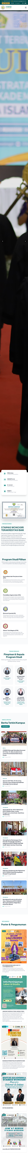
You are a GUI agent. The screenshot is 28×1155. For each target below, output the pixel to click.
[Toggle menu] (26, 7)
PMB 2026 (6, 3)
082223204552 (6, 1)
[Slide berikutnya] (25, 241)
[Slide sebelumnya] (2, 241)
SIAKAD (12, 3)
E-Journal (17, 3)
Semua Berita (5, 726)
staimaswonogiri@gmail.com (19, 1)
